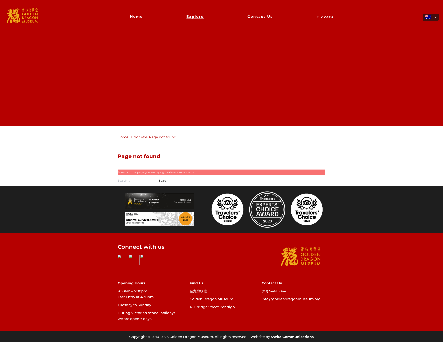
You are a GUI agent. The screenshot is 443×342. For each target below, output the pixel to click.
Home (136, 16)
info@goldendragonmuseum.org (291, 299)
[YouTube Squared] (145, 260)
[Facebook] (123, 260)
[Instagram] (134, 260)
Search (163, 180)
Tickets (325, 17)
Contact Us (260, 16)
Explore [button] (195, 16)
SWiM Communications (292, 336)
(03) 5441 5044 (274, 291)
